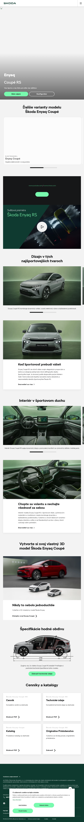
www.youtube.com (35, 186)
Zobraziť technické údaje (42, 674)
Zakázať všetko (43, 805)
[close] (70, 788)
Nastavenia (23, 805)
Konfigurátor (42, 94)
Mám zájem (16, 94)
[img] (9, 3)
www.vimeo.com (50, 186)
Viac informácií (17, 800)
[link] (42, 588)
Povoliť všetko (23, 811)
